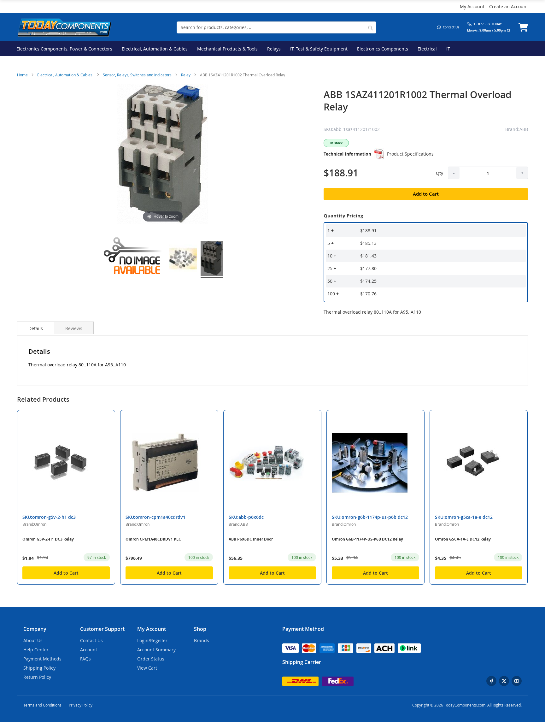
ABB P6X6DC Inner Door (251, 539)
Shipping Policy (39, 668)
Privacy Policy (80, 704)
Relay (185, 74)
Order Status (150, 659)
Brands (201, 640)
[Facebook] (491, 681)
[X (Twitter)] (504, 681)
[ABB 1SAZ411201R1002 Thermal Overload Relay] (183, 259)
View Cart (147, 668)
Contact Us (91, 640)
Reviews (73, 328)
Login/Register (152, 640)
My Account (472, 6)
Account (88, 650)
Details (35, 328)
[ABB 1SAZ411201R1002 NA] (133, 259)
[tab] (35, 328)
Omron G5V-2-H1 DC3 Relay (48, 539)
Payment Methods (42, 659)
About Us (33, 640)
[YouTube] (517, 681)
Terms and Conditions (42, 704)
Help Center (36, 650)
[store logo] (64, 27)
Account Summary (156, 650)
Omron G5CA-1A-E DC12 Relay (463, 539)
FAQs (85, 659)
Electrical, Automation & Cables (65, 74)
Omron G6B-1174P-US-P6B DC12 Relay (367, 539)
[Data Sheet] (379, 154)
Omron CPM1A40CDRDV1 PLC (153, 539)
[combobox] (276, 27)
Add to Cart (66, 573)
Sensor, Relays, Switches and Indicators (137, 74)
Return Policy (37, 677)
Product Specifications (410, 154)
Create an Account (508, 6)
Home (22, 74)
